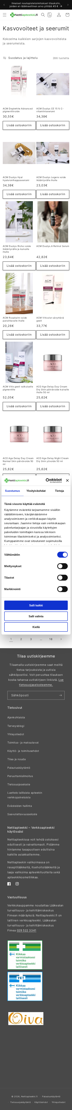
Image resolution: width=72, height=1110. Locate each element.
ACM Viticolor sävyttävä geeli (50, 319)
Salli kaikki (36, 605)
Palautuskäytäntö (18, 767)
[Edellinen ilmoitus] (4, 5)
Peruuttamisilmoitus (20, 776)
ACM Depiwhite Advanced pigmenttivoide (17, 110)
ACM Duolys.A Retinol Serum (52, 246)
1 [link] (11, 639)
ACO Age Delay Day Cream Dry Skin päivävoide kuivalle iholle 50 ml (52, 389)
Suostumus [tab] (12, 490)
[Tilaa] (60, 695)
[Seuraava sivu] (61, 639)
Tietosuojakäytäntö (20, 1102)
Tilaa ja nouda (16, 759)
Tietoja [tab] (59, 490)
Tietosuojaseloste (18, 784)
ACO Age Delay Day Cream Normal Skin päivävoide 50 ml (18, 461)
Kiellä (36, 627)
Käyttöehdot (41, 1102)
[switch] (62, 566)
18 (50, 639)
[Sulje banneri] (67, 480)
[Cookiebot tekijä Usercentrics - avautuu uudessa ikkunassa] (46, 480)
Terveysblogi (15, 725)
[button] (5, 15)
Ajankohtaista (16, 717)
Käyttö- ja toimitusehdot (23, 750)
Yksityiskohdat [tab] (36, 490)
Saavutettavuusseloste (22, 814)
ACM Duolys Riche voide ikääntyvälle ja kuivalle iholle (17, 249)
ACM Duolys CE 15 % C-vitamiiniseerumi (50, 110)
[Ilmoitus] (68, 5)
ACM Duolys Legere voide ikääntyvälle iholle (51, 179)
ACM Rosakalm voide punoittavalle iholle (15, 319)
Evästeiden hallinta (19, 805)
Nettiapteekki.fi (29, 1096)
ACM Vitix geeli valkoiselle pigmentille (18, 388)
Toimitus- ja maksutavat (23, 742)
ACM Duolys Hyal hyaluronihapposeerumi (16, 179)
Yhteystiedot (15, 734)
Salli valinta (36, 616)
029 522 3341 (26, 930)
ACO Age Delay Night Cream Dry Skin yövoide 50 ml (52, 460)
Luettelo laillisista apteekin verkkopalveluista (24, 795)
